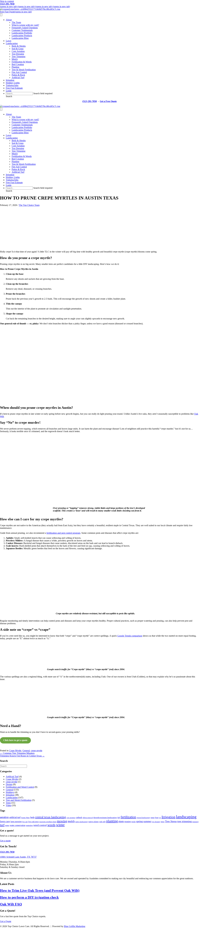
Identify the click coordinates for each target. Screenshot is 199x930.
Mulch (15, 59)
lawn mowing (16, 821)
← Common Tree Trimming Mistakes (17, 753)
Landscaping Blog (20, 38)
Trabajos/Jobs (12, 85)
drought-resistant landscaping (105, 818)
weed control (40, 825)
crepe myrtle (36, 750)
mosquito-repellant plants (47, 822)
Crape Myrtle (15, 750)
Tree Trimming (18, 56)
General (26, 750)
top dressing (156, 822)
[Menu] (1, 14)
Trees (8, 803)
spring (139, 821)
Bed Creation (18, 64)
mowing (62, 821)
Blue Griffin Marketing (74, 926)
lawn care (5, 821)
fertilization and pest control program (63, 533)
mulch (71, 821)
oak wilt (102, 822)
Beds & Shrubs (19, 46)
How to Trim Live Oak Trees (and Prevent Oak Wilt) (39, 890)
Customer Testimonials (22, 30)
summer (147, 821)
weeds (51, 825)
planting (112, 821)
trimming (195, 822)
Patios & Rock (18, 75)
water (7, 825)
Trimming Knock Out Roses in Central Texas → (22, 756)
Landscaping (12, 43)
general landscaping (143, 817)
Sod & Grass (17, 48)
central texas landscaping (50, 817)
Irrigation (10, 80)
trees (162, 822)
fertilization (128, 817)
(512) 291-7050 (7, 4)
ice (160, 817)
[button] (9, 96)
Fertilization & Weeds (22, 62)
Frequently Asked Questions (25, 27)
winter (60, 825)
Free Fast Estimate (14, 88)
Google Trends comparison (129, 636)
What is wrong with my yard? (25, 25)
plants (121, 821)
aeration (4, 817)
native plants (93, 822)
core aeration (71, 817)
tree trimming (184, 821)
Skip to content (7, 1)
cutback (79, 817)
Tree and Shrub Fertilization (18, 800)
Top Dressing (18, 54)
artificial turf (15, 817)
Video (8, 805)
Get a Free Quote (108, 101)
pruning (127, 821)
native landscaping (81, 822)
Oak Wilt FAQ (11, 904)
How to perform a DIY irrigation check (29, 897)
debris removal (88, 817)
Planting (15, 67)
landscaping (186, 816)
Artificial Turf (18, 77)
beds (32, 817)
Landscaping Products (22, 35)
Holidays (10, 792)
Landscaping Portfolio (22, 33)
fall (118, 818)
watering (29, 825)
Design (9, 784)
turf (2, 825)
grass (153, 818)
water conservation (17, 825)
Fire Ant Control (19, 72)
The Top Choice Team (29, 205)
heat (157, 818)
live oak (25, 822)
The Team (16, 22)
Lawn (8, 41)
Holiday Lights (13, 83)
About (9, 20)
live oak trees (33, 822)
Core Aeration (18, 51)
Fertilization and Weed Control (20, 787)
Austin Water (25, 817)
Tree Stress (171, 821)
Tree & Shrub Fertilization (24, 69)
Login (8, 90)
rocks (133, 822)
